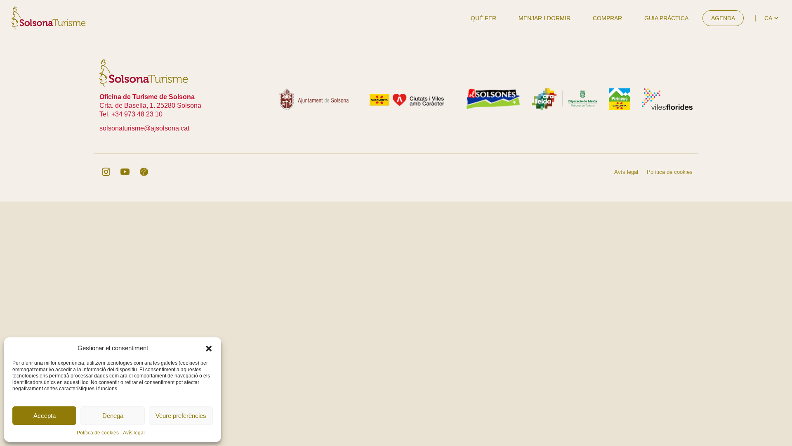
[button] (209, 348)
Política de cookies (98, 433)
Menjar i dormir (544, 18)
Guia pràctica (666, 18)
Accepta (44, 415)
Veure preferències (181, 415)
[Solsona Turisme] (49, 17)
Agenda (723, 18)
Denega (112, 415)
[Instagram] (106, 171)
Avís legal (134, 433)
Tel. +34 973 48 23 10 (131, 114)
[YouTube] (125, 171)
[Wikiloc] (144, 171)
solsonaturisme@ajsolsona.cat (144, 128)
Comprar (607, 18)
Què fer (483, 18)
